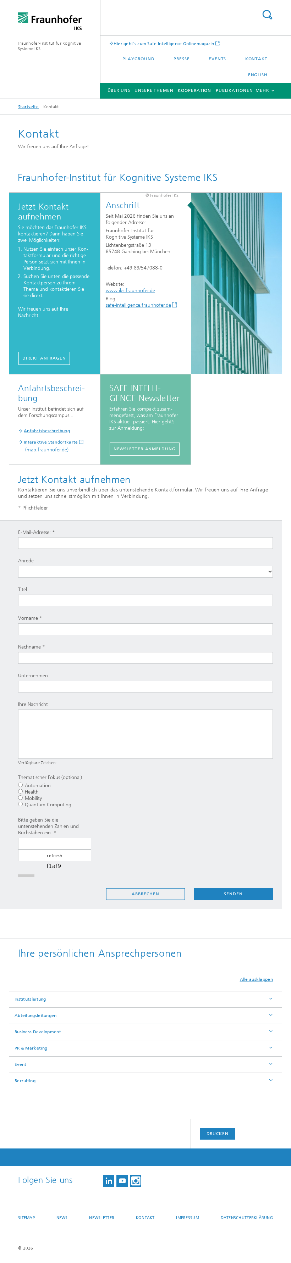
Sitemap (26, 1217)
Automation (38, 786)
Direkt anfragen (44, 358)
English (258, 74)
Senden (233, 893)
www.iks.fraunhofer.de (130, 291)
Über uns (119, 90)
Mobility (33, 798)
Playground (138, 58)
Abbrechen (145, 893)
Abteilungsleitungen (36, 1015)
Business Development (38, 1031)
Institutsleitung (30, 999)
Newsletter (101, 1217)
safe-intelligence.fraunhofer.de (138, 305)
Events (217, 58)
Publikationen (234, 90)
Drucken (218, 1133)
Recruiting (25, 1080)
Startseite (28, 106)
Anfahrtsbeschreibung (47, 430)
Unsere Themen (154, 90)
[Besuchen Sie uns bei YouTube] (122, 1181)
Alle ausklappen (256, 979)
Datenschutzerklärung (247, 1217)
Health (32, 792)
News (62, 1217)
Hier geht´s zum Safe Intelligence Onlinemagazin (164, 43)
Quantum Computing (48, 805)
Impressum (187, 1217)
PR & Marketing (31, 1048)
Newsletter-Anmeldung (145, 448)
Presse (182, 58)
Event (21, 1064)
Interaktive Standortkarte (51, 442)
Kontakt (256, 58)
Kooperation (194, 90)
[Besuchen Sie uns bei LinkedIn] (108, 1181)
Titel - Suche (267, 15)
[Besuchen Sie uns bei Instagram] (135, 1181)
